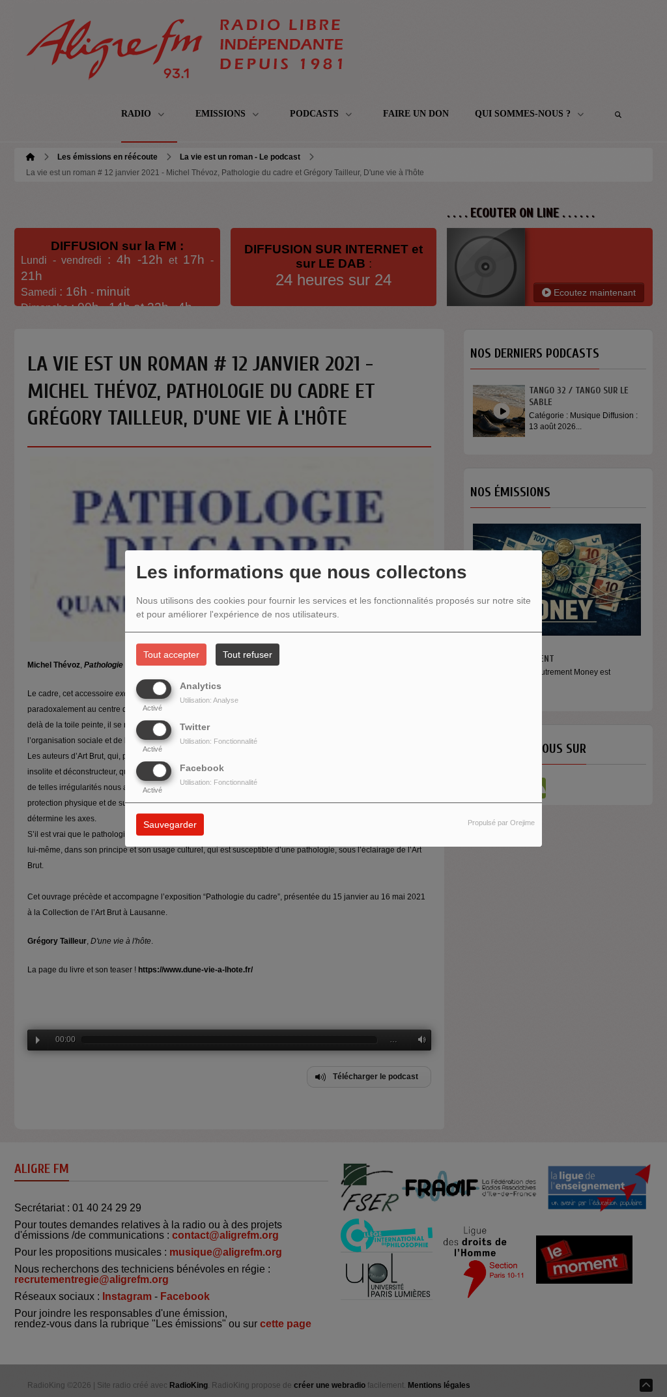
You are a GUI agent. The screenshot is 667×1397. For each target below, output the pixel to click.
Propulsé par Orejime (501, 823)
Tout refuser (247, 654)
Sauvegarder (170, 825)
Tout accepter (171, 654)
